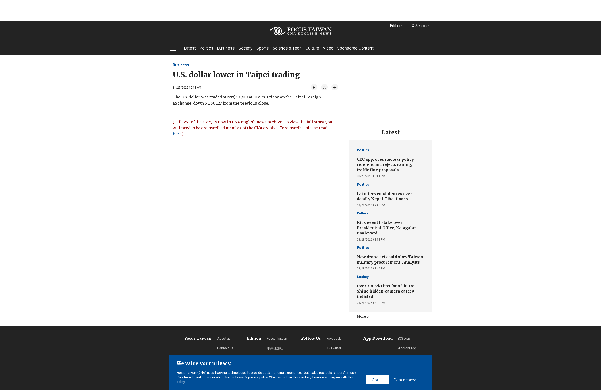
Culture (312, 48)
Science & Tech (287, 48)
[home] (300, 31)
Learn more (405, 380)
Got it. (377, 380)
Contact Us (225, 348)
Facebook (334, 338)
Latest (190, 48)
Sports (262, 48)
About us (224, 338)
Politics (206, 48)
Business (226, 48)
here (177, 134)
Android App (407, 348)
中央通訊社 (275, 348)
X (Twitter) (335, 348)
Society (246, 48)
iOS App (404, 338)
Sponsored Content (355, 48)
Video (328, 48)
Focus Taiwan (277, 338)
